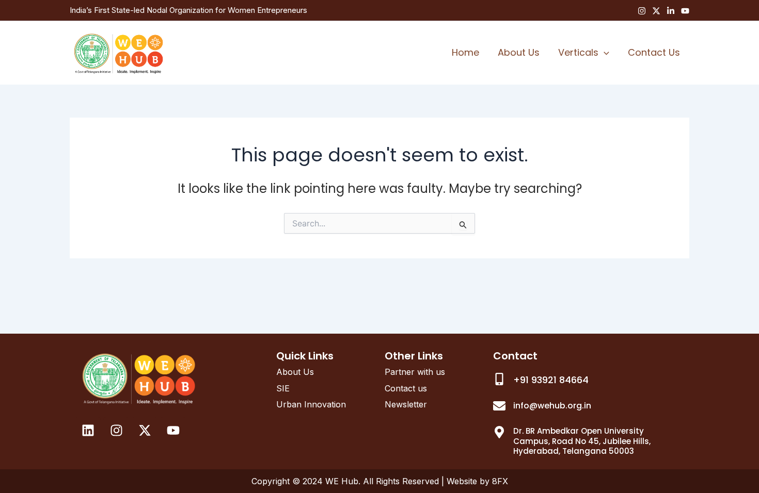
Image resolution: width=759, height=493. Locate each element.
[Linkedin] (671, 11)
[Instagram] (642, 11)
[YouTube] (685, 11)
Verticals (578, 52)
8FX (500, 481)
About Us (519, 52)
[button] (603, 52)
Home (465, 52)
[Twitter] (656, 11)
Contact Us (654, 52)
